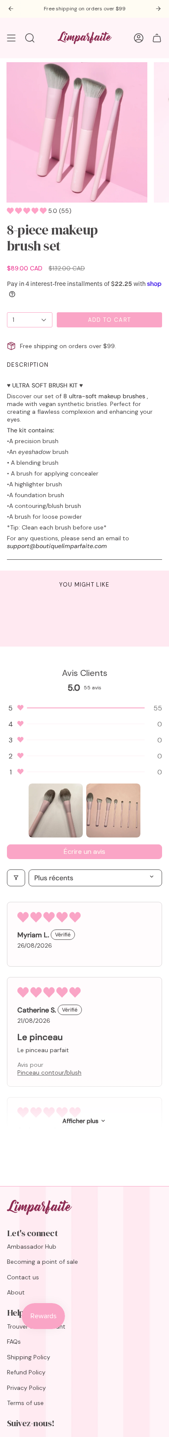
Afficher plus (80, 1121)
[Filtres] (16, 877)
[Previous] (11, 9)
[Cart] (157, 38)
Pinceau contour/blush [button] (49, 1072)
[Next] (158, 9)
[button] (27, 211)
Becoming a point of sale (42, 1262)
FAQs (14, 1341)
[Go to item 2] (113, 810)
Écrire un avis (84, 851)
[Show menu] (11, 38)
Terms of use (25, 1403)
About (16, 1292)
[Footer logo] (39, 1207)
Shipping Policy (28, 1357)
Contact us (23, 1277)
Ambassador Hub (31, 1246)
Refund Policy (26, 1372)
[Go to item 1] (56, 810)
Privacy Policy (26, 1388)
